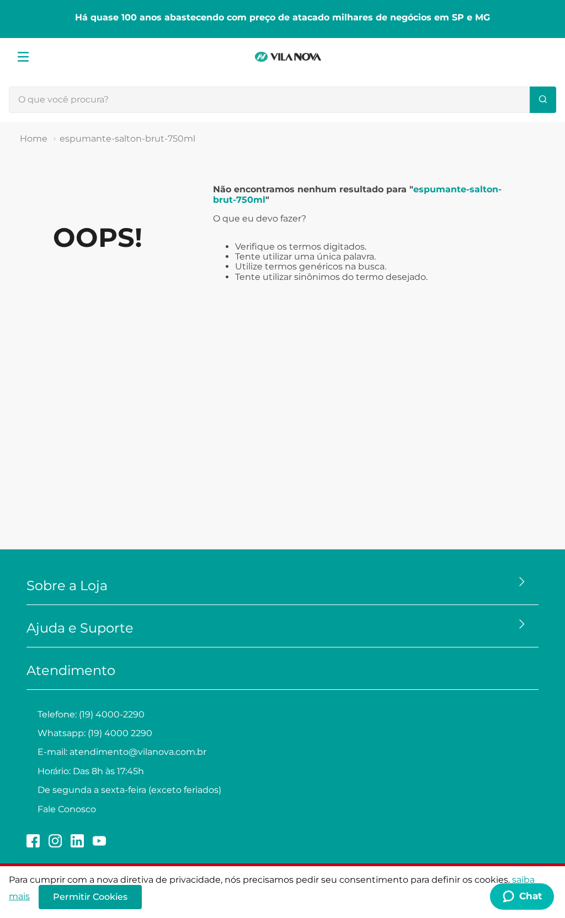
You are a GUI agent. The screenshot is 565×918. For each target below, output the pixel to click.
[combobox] (282, 100)
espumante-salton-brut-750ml (127, 138)
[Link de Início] (34, 139)
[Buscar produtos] (543, 100)
